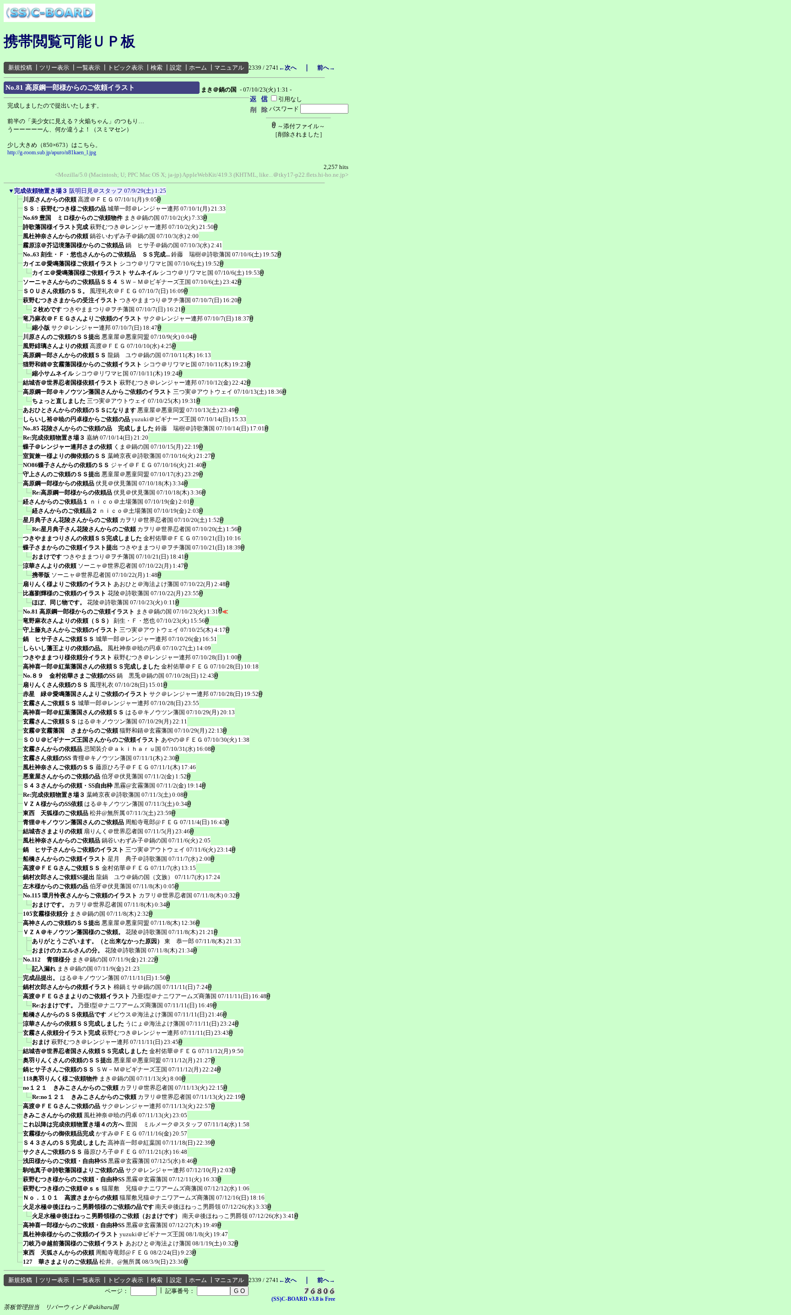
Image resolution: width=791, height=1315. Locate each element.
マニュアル (229, 67)
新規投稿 (20, 67)
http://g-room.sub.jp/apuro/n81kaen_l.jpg (51, 152)
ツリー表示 (54, 67)
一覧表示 (88, 67)
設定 (176, 67)
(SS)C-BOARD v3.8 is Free (303, 1299)
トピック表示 (125, 67)
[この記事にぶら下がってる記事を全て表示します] (18, 202)
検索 (157, 67)
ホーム (198, 67)
